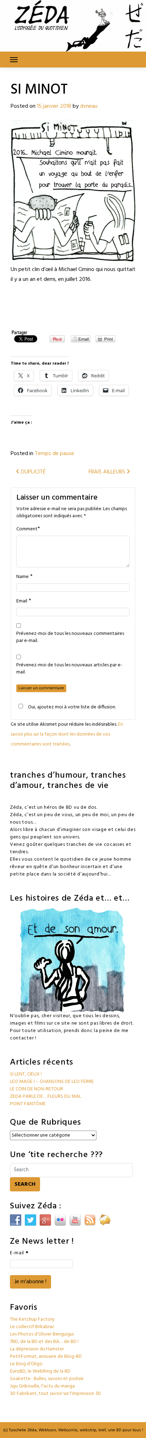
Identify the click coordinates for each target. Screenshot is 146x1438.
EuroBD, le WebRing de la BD (40, 1371)
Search (25, 1184)
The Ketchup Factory (32, 1319)
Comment (27, 529)
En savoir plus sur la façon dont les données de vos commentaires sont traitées (67, 734)
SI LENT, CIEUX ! (26, 1074)
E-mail (19, 1253)
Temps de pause (54, 453)
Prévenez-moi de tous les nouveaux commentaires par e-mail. (70, 637)
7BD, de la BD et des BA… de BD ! (44, 1342)
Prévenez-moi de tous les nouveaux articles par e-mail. (69, 669)
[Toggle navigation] (14, 59)
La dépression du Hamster (37, 1349)
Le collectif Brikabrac (32, 1327)
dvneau (88, 106)
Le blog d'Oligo (26, 1364)
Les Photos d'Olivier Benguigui (42, 1334)
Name (22, 576)
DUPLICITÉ (32, 472)
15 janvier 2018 (54, 106)
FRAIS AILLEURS (108, 472)
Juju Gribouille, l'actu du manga (42, 1386)
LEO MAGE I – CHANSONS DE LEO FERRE (52, 1082)
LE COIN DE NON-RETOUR (36, 1089)
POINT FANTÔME (28, 1104)
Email (21, 601)
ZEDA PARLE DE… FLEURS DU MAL (45, 1096)
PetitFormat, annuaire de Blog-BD (46, 1356)
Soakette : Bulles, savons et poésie (47, 1379)
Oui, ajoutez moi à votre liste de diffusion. (72, 707)
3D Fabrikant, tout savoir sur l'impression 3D (55, 1394)
